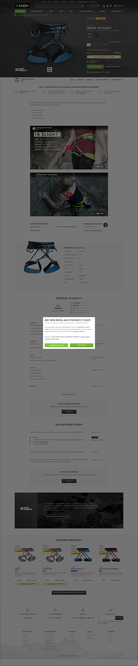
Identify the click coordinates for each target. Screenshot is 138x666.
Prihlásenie (111, 6)
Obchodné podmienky (49, 636)
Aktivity (43, 1)
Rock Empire (82, 275)
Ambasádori (25, 640)
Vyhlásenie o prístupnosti (50, 648)
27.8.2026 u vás (105, 50)
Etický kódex (25, 636)
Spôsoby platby (48, 644)
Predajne (63, 1)
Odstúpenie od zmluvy (50, 638)
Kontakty (71, 1)
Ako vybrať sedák (35, 230)
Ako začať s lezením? (35, 226)
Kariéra (24, 644)
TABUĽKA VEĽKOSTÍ (115, 42)
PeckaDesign (76, 655)
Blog (49, 1)
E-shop (109, 636)
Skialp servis (90, 636)
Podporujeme (26, 642)
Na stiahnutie (72, 634)
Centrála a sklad (111, 638)
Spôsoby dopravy (48, 642)
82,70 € (111, 57)
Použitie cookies (84, 337)
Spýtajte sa (71, 636)
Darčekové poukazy (91, 638)
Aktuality (56, 1)
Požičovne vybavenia (91, 634)
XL (106, 44)
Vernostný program (82, 1)
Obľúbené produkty (107, 6)
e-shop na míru (68, 655)
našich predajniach (81, 93)
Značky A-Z (93, 1)
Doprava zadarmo (24, 91)
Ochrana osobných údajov (52, 339)
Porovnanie (103, 6)
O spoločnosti (26, 634)
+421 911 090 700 (56, 614)
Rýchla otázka (111, 640)
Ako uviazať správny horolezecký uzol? (66, 226)
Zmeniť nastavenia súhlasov (51, 650)
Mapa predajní (27, 618)
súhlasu (105, 623)
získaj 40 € (92, 62)
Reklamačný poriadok (49, 640)
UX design (61, 655)
